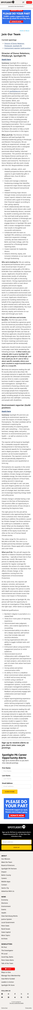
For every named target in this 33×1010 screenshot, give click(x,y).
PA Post (4, 947)
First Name (6, 768)
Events (3, 909)
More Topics (5, 935)
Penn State (5, 926)
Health (3, 913)
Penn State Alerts (7, 960)
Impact (3, 872)
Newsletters (6, 944)
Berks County (6, 875)
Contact (4, 885)
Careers (4, 878)
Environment (6, 906)
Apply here (6, 59)
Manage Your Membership (10, 976)
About (27, 31)
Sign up (16, 847)
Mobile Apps (5, 882)
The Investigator (7, 950)
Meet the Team (6, 862)
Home (22, 31)
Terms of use (4, 1008)
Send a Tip (5, 888)
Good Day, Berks (7, 957)
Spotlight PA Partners (9, 869)
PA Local (4, 954)
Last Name (6, 776)
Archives (4, 939)
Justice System (6, 919)
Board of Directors (8, 865)
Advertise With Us (7, 891)
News (3, 897)
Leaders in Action (7, 982)
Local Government (7, 922)
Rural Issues (5, 929)
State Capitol (6, 932)
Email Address (7, 783)
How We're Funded (8, 979)
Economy (4, 900)
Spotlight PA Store (7, 985)
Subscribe (10, 792)
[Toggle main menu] (23, 2)
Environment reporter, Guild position (17, 48)
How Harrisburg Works (9, 916)
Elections (4, 903)
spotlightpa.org (14, 91)
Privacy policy (28, 1008)
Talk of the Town (7, 963)
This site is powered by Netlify (17, 1003)
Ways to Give (6, 972)
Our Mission (5, 859)
